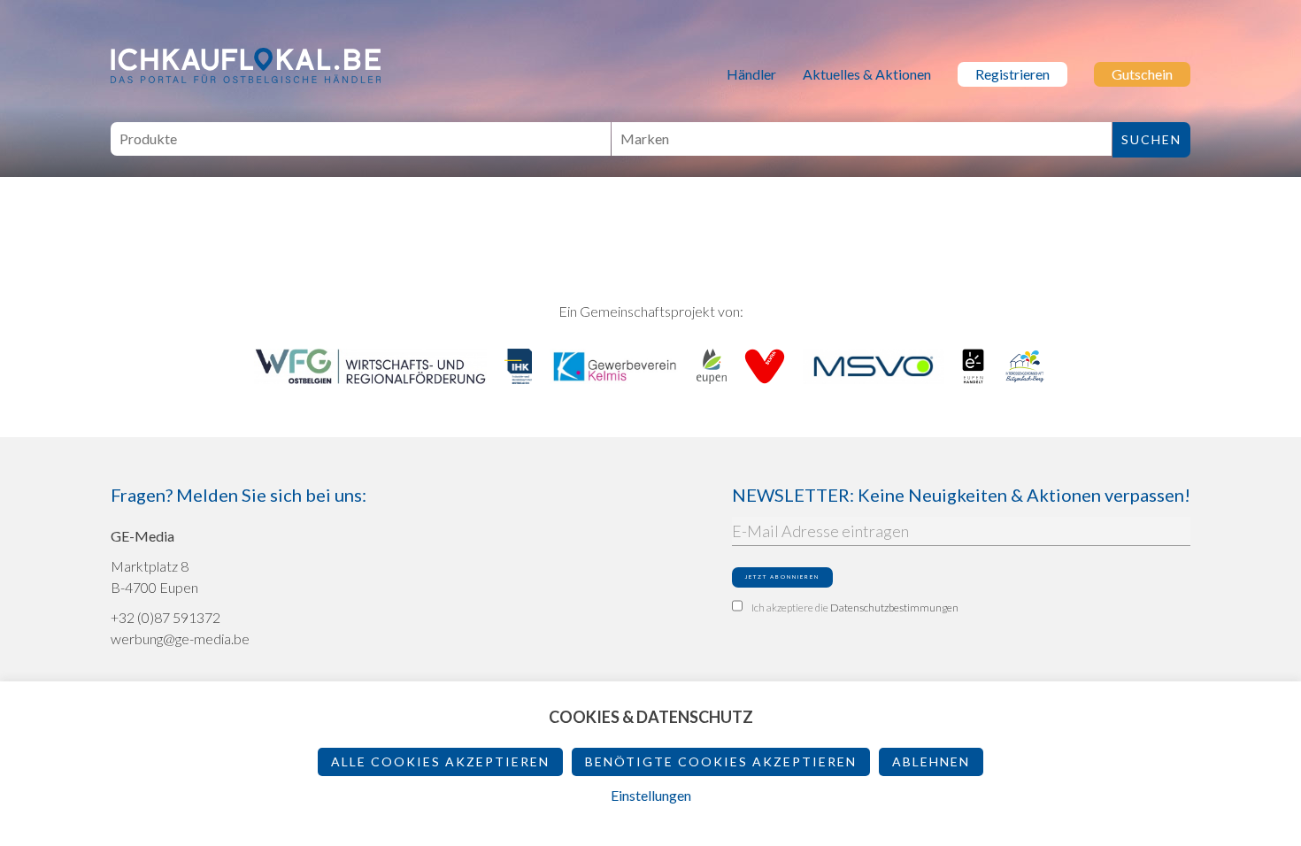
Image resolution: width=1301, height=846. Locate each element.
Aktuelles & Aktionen (867, 73)
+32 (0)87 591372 (165, 617)
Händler (751, 73)
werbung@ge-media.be (180, 638)
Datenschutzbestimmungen (894, 607)
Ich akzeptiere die (854, 607)
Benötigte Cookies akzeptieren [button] (721, 761)
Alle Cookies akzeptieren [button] (440, 761)
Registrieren (1012, 73)
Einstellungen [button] (651, 795)
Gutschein (1142, 73)
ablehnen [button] (931, 761)
